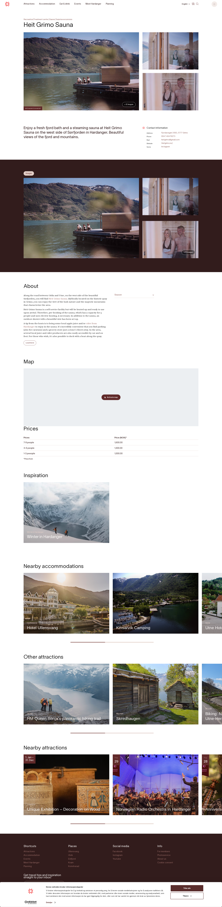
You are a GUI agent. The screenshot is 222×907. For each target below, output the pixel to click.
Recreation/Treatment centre (36, 19)
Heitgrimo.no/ (167, 143)
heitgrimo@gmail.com (170, 140)
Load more (30, 343)
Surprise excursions (64, 19)
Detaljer (49, 902)
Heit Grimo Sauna (58, 299)
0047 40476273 (168, 136)
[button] (214, 4)
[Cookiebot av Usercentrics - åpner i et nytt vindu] (31, 902)
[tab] (29, 173)
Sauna (52, 19)
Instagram (165, 147)
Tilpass (186, 896)
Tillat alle (187, 888)
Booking (192, 117)
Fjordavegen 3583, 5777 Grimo (174, 133)
